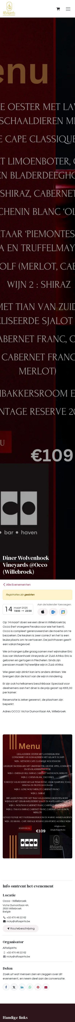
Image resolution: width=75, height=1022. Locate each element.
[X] (14, 987)
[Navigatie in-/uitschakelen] (68, 9)
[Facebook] (6, 987)
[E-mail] (46, 987)
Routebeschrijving (22, 928)
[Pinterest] (38, 987)
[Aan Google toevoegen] (63, 612)
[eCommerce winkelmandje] (58, 8)
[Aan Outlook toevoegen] (53, 612)
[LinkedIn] (22, 987)
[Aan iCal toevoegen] (43, 612)
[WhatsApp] (30, 987)
